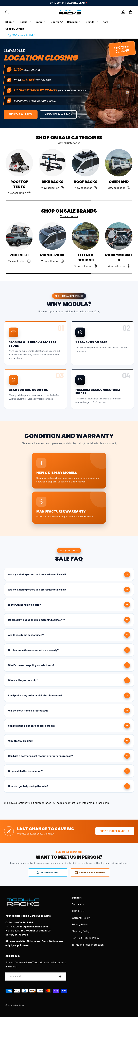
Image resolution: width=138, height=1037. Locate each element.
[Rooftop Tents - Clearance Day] (19, 162)
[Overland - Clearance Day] (118, 162)
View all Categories (69, 142)
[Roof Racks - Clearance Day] (85, 162)
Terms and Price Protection (88, 944)
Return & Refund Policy (85, 937)
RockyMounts (118, 257)
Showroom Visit (50, 872)
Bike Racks (52, 181)
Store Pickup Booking (92, 872)
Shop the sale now (20, 114)
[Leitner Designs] (85, 236)
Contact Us (78, 904)
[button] (130, 12)
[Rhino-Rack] (52, 236)
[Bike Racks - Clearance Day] (52, 162)
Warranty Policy (81, 917)
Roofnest (19, 255)
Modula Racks (18, 1005)
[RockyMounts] (118, 236)
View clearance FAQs (58, 114)
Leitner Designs (85, 257)
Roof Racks (85, 181)
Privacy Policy (80, 924)
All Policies (78, 910)
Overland (119, 181)
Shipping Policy (81, 931)
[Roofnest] (19, 236)
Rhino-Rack (52, 255)
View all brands (69, 216)
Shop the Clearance (112, 831)
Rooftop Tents (19, 184)
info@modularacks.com (96, 802)
